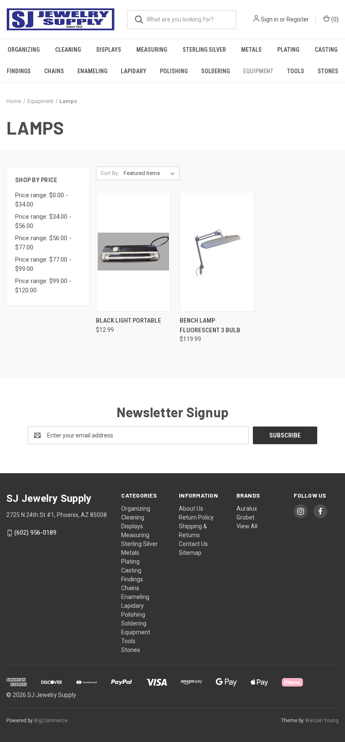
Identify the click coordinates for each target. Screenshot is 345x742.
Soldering (215, 71)
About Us (191, 508)
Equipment (258, 71)
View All (246, 526)
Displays (108, 49)
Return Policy (196, 517)
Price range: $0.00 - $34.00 (41, 200)
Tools (295, 71)
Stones (328, 71)
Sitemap (190, 552)
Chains (54, 71)
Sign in (270, 19)
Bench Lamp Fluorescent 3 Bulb (210, 325)
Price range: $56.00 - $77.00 (43, 243)
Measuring (151, 49)
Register (298, 19)
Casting (326, 49)
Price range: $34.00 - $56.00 (43, 221)
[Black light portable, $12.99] (133, 251)
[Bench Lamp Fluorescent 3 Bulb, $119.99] (217, 251)
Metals (251, 49)
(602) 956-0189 (35, 533)
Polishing (174, 71)
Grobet (245, 517)
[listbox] (150, 173)
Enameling (92, 71)
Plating (288, 49)
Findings (19, 71)
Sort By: (110, 173)
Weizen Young (322, 720)
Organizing (24, 49)
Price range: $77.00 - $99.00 (43, 264)
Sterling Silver (204, 49)
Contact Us (193, 544)
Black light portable (128, 320)
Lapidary (133, 71)
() (334, 19)
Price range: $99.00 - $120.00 (43, 285)
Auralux (246, 508)
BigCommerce (51, 720)
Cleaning (68, 49)
